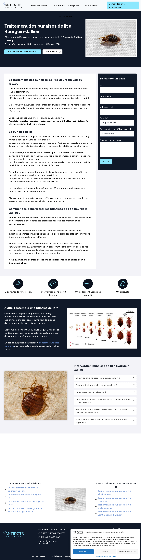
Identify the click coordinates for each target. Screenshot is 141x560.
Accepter (83, 551)
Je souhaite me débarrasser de (116, 129)
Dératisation (58, 5)
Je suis (104, 118)
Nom (103, 85)
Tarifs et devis (91, 5)
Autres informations (110, 140)
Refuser (105, 551)
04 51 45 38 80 (64, 16)
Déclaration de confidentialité (106, 556)
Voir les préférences (127, 551)
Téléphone (106, 96)
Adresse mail (106, 107)
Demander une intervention (117, 5)
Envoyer (106, 161)
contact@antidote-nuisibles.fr (48, 542)
